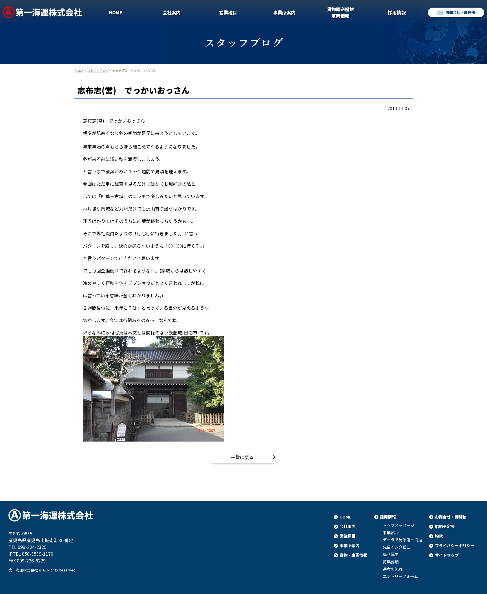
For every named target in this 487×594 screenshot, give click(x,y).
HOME (115, 12)
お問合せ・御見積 (460, 12)
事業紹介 (391, 532)
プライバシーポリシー (454, 545)
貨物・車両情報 (353, 555)
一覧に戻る (242, 457)
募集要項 (391, 561)
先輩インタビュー (398, 547)
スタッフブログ (98, 70)
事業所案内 (284, 12)
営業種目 (228, 12)
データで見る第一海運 (402, 539)
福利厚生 (391, 554)
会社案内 (172, 12)
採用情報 (397, 12)
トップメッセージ (398, 525)
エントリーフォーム (400, 576)
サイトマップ (447, 555)
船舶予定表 (445, 526)
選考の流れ (392, 569)
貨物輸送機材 (340, 12)
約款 (439, 536)
